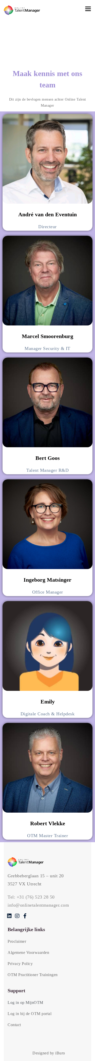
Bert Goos (47, 458)
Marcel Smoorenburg (47, 336)
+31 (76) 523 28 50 (36, 897)
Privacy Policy (20, 963)
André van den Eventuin (47, 214)
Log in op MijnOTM (25, 1002)
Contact (14, 1025)
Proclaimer (17, 941)
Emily (48, 701)
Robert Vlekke (47, 823)
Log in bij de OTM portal (29, 1013)
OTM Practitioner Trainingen (33, 975)
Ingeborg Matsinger (47, 580)
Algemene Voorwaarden (28, 952)
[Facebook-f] (25, 916)
